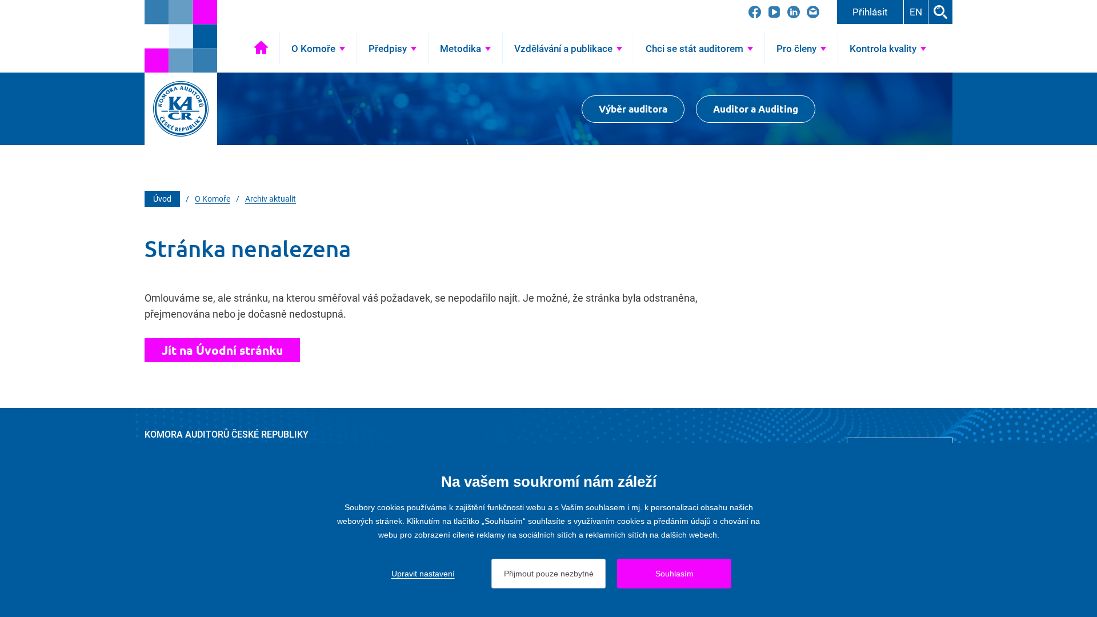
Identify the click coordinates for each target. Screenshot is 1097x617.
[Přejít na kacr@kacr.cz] (813, 12)
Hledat (940, 12)
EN (916, 12)
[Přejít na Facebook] (754, 12)
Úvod (261, 49)
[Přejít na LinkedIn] (793, 12)
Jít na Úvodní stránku (222, 350)
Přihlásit (870, 12)
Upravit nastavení (423, 573)
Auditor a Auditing (755, 109)
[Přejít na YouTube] (774, 12)
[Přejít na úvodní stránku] (181, 36)
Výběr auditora (633, 109)
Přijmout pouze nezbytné (549, 573)
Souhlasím (674, 573)
